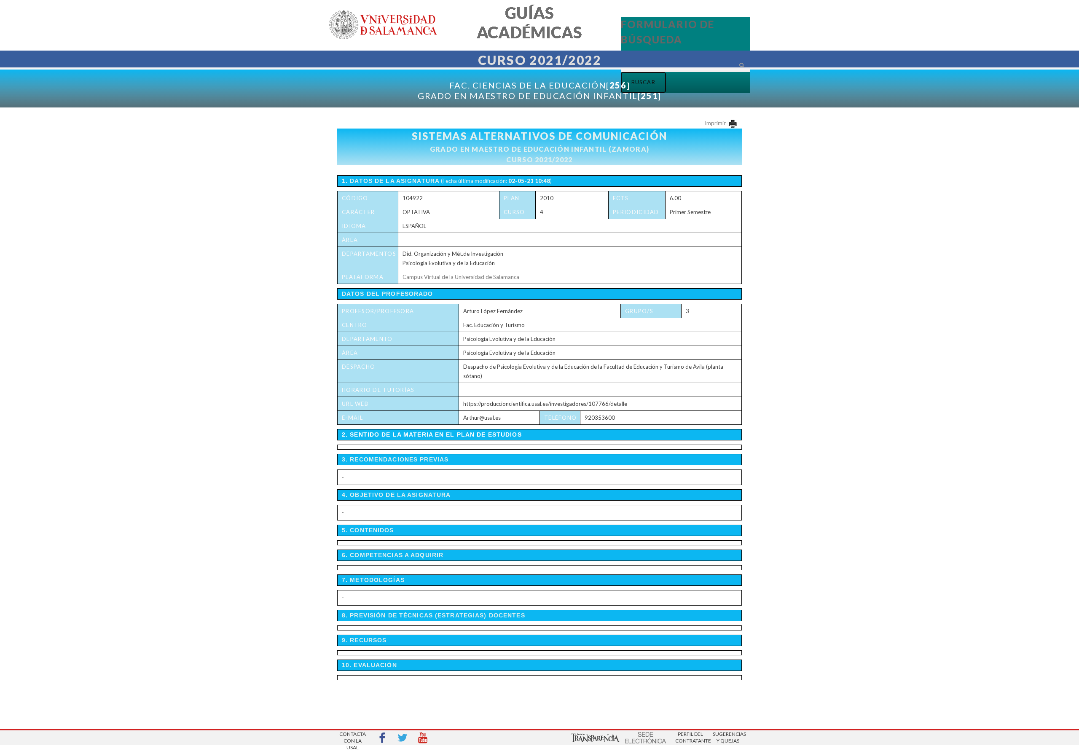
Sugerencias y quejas (728, 737)
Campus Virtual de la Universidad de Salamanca (461, 277)
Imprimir (716, 123)
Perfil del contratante (690, 737)
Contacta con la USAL (352, 738)
